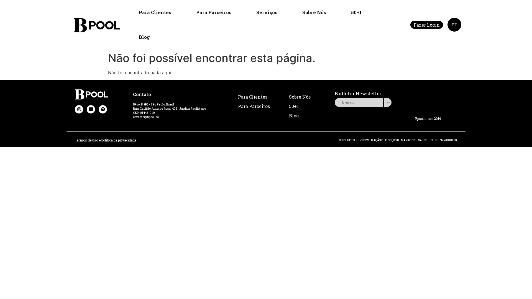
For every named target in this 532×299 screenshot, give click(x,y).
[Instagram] (79, 109)
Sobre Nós (314, 12)
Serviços (266, 12)
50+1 (356, 12)
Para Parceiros (213, 12)
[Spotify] (103, 109)
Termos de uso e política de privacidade (105, 140)
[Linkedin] (91, 109)
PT (454, 24)
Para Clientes (155, 12)
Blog (144, 37)
